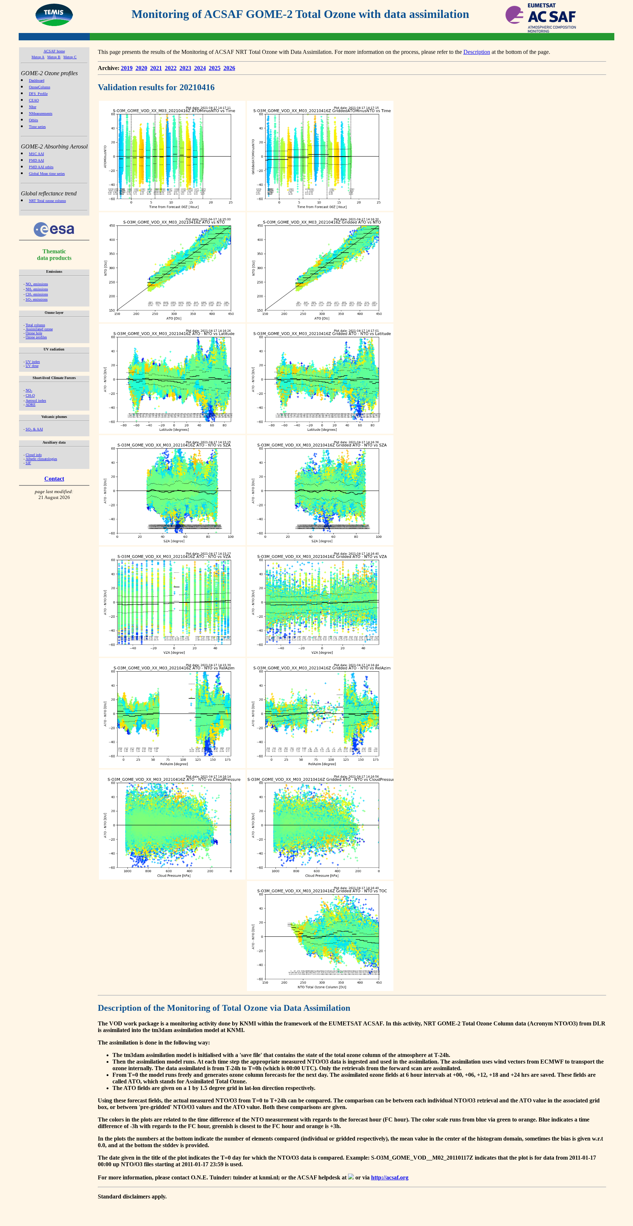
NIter (32, 107)
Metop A (38, 57)
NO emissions (37, 284)
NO (29, 390)
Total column (35, 325)
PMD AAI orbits (41, 167)
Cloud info (34, 455)
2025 (215, 68)
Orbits (33, 120)
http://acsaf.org (389, 1177)
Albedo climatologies (41, 459)
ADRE (31, 405)
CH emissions (37, 294)
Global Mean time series (47, 174)
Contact (54, 479)
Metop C (70, 57)
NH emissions (37, 289)
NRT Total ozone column (47, 201)
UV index (33, 362)
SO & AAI (34, 429)
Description (476, 52)
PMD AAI (36, 160)
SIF (28, 463)
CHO (30, 395)
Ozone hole (34, 333)
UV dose (32, 366)
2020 (141, 68)
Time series (37, 127)
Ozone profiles (36, 337)
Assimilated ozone (39, 329)
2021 (156, 68)
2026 (229, 68)
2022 (171, 68)
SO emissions (37, 299)
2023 (185, 68)
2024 (200, 68)
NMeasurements (40, 113)
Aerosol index (36, 401)
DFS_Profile (38, 94)
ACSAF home (54, 51)
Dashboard (36, 80)
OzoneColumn (39, 87)
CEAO (34, 100)
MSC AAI (36, 154)
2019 (127, 68)
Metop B (53, 57)
